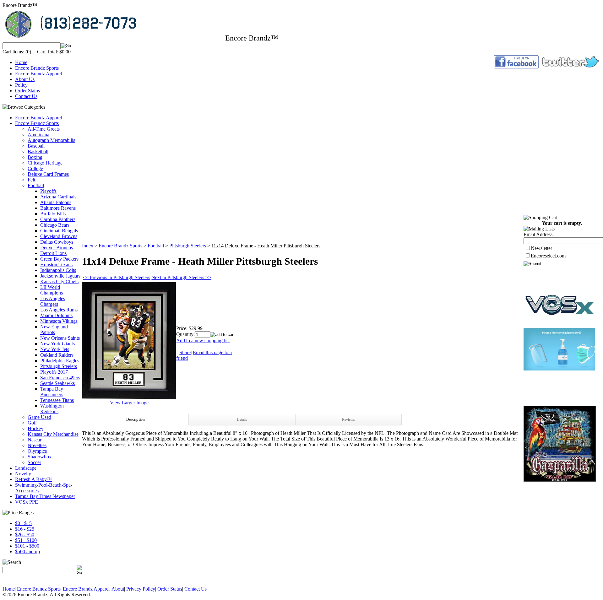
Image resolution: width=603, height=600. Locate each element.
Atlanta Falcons (55, 202)
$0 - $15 (23, 523)
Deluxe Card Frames (48, 174)
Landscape (25, 468)
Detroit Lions (53, 253)
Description (135, 419)
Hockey (35, 428)
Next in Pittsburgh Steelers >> (181, 277)
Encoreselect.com (548, 255)
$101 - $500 (27, 546)
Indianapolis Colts (58, 270)
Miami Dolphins (56, 315)
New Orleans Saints (60, 338)
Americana (38, 134)
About (117, 589)
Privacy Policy (140, 589)
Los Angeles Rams (59, 309)
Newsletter (541, 248)
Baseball (36, 146)
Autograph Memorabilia (51, 140)
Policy (21, 85)
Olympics (37, 451)
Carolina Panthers (57, 219)
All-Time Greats (44, 129)
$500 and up (27, 551)
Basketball (38, 151)
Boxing (35, 157)
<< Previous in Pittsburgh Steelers (116, 277)
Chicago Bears (54, 225)
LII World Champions (51, 289)
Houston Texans (56, 264)
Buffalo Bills (53, 213)
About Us (25, 79)
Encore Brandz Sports (37, 68)
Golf (32, 422)
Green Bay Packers (59, 259)
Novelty (23, 473)
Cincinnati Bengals (59, 230)
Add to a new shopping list (203, 340)
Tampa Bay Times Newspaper (45, 496)
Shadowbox (40, 456)
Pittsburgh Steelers (58, 366)
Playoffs (48, 191)
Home (21, 62)
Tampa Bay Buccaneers (51, 391)
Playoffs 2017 (54, 372)
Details (242, 419)
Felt (31, 179)
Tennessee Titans (57, 400)
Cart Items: (13, 51)
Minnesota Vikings (59, 321)
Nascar (34, 439)
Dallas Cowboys (56, 242)
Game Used (39, 417)
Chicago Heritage (45, 162)
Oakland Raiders (56, 355)
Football (36, 185)
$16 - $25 (24, 529)
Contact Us (26, 96)
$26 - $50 (24, 534)
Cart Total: (47, 51)
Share (185, 352)
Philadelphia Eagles (59, 360)
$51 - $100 (26, 540)
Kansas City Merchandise (53, 434)
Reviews (348, 419)
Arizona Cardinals (58, 196)
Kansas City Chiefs (59, 281)
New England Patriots (54, 329)
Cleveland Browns (58, 236)
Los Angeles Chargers (52, 301)
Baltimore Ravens (58, 208)
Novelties (37, 445)
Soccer (34, 462)
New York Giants (57, 343)
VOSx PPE (26, 502)
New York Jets (54, 349)
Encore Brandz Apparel (38, 73)
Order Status (27, 90)
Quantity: (185, 334)
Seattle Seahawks (57, 383)
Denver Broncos (56, 247)
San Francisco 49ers (60, 377)
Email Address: (539, 234)
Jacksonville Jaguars (60, 275)
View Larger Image (129, 402)
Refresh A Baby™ (33, 479)
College (35, 168)
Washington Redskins (52, 408)
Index (87, 245)
